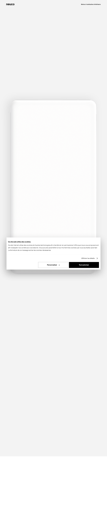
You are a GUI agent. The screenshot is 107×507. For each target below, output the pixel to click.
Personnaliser (52, 265)
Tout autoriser (84, 265)
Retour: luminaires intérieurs (91, 4)
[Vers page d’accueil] (10, 4)
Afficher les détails (88, 258)
